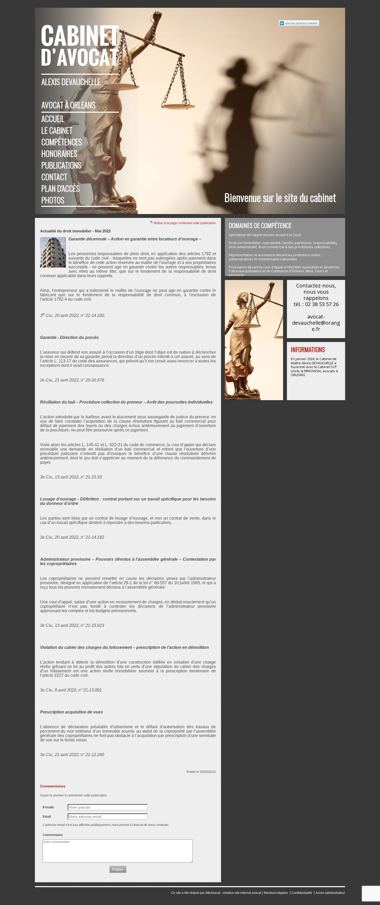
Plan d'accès (60, 188)
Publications (61, 165)
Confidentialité (302, 893)
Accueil (53, 118)
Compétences (61, 142)
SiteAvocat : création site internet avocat (233, 893)
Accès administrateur (330, 893)
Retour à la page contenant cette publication (184, 223)
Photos (52, 200)
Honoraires (59, 153)
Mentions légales (276, 893)
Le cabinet (56, 130)
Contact (54, 176)
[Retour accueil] (80, 40)
